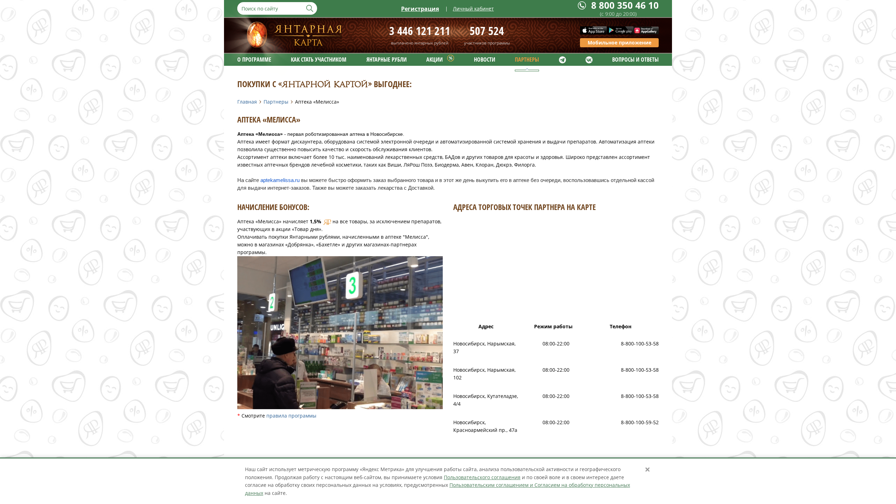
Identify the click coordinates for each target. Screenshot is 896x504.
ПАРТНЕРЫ (527, 59)
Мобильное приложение (619, 42)
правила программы (291, 415)
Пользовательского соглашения (482, 477)
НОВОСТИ (484, 59)
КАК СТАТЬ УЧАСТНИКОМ (318, 59)
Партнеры (276, 101)
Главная (247, 101)
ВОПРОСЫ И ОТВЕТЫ (635, 59)
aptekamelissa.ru (280, 180)
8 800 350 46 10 (625, 5)
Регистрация (420, 9)
